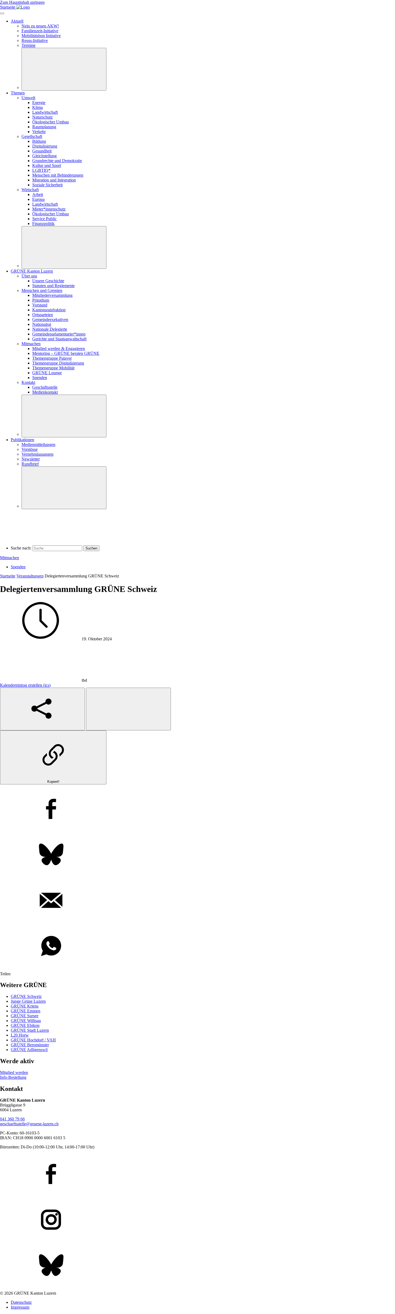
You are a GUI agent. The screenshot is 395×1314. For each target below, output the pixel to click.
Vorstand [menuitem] (39, 305)
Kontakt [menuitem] (28, 382)
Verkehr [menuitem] (39, 131)
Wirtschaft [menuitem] (30, 189)
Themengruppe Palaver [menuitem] (52, 358)
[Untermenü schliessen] (63, 69)
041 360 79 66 (12, 1119)
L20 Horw (20, 1035)
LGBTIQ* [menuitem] (41, 170)
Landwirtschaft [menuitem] (45, 112)
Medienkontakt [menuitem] (45, 392)
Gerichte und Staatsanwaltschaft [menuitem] (59, 339)
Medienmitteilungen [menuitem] (38, 444)
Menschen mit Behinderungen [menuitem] (57, 175)
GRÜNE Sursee (24, 1015)
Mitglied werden (14, 1072)
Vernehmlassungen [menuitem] (37, 454)
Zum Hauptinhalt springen (22, 2)
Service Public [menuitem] (44, 218)
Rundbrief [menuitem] (30, 464)
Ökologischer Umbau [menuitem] (50, 122)
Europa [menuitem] (38, 199)
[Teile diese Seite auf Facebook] (197, 809)
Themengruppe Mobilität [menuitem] (53, 368)
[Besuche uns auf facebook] (197, 1174)
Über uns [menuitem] (29, 276)
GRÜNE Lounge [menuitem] (47, 372)
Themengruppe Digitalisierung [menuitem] (58, 363)
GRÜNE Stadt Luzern (30, 1030)
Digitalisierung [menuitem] (44, 146)
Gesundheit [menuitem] (42, 151)
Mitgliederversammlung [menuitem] (52, 295)
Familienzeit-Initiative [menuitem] (39, 30)
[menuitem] (49, 209)
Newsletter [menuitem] (30, 459)
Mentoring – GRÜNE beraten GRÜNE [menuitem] (65, 353)
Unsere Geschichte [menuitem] (48, 280)
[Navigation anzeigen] (2, 13)
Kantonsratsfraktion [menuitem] (49, 310)
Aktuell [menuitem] (17, 21)
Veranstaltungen (30, 576)
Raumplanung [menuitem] (44, 126)
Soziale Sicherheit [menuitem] (47, 185)
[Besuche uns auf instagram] (197, 1220)
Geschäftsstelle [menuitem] (45, 387)
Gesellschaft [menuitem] (31, 136)
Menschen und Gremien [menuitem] (41, 290)
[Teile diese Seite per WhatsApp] (197, 946)
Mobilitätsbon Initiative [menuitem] (41, 35)
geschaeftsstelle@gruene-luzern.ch (29, 1124)
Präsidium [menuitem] (40, 300)
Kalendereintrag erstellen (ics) (25, 685)
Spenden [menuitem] (39, 377)
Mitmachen (9, 557)
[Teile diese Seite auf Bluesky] (197, 855)
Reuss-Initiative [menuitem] (34, 40)
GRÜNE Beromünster (30, 1044)
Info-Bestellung (13, 1077)
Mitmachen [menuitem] (31, 343)
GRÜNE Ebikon (25, 1025)
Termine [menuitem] (28, 45)
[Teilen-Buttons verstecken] (128, 709)
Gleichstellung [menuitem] (44, 155)
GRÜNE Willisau (26, 1020)
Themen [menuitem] (18, 93)
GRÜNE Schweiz (26, 996)
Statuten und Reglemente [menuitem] (53, 285)
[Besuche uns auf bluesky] (197, 1266)
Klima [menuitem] (37, 107)
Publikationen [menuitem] (22, 439)
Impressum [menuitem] (20, 1307)
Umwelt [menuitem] (28, 97)
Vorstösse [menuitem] (29, 449)
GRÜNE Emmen (25, 1011)
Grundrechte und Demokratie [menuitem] (57, 160)
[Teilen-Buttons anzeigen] (42, 709)
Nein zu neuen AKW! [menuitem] (40, 26)
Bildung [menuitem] (39, 141)
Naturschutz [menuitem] (42, 117)
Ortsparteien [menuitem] (42, 314)
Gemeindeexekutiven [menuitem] (50, 319)
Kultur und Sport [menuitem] (46, 165)
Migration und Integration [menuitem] (54, 180)
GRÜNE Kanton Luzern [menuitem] (32, 271)
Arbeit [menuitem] (37, 194)
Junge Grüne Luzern (28, 1001)
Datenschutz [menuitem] (21, 1302)
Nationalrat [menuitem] (41, 324)
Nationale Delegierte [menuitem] (49, 329)
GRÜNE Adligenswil (29, 1049)
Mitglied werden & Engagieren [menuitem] (58, 348)
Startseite (7, 576)
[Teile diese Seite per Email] (197, 901)
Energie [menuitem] (38, 102)
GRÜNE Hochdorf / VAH (33, 1040)
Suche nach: (21, 548)
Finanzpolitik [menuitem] (43, 223)
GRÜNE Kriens (24, 1006)
